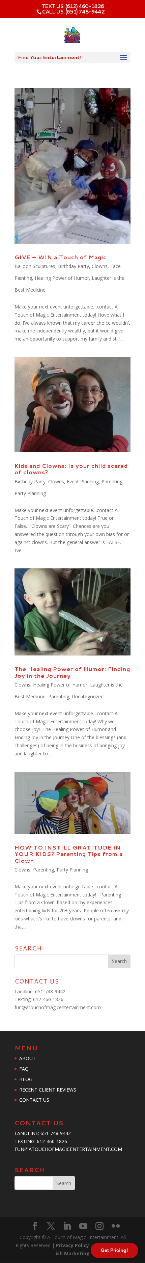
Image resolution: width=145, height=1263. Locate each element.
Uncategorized (88, 696)
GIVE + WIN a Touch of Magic (60, 257)
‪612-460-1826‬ (48, 999)
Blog (25, 1079)
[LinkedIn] (67, 1226)
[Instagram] (99, 1226)
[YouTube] (83, 1226)
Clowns (100, 266)
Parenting (112, 481)
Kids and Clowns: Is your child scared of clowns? (71, 469)
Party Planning (30, 493)
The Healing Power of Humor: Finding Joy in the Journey (72, 672)
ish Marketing (73, 1253)
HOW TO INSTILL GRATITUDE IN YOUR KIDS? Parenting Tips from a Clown (68, 853)
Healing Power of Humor (62, 278)
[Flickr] (116, 1226)
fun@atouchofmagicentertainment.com (57, 1007)
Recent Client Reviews (47, 1089)
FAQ (24, 1069)
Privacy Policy (73, 1245)
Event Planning (83, 481)
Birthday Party (73, 266)
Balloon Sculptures (34, 266)
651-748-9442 (50, 991)
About (27, 1058)
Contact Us (34, 1100)
